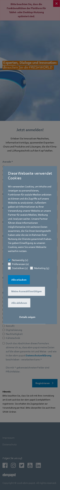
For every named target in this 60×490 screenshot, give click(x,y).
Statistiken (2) (20, 268)
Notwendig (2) (20, 260)
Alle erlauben (18, 279)
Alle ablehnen (19, 302)
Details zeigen (27, 317)
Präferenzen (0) (20, 264)
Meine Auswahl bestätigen (26, 291)
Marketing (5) (41, 268)
